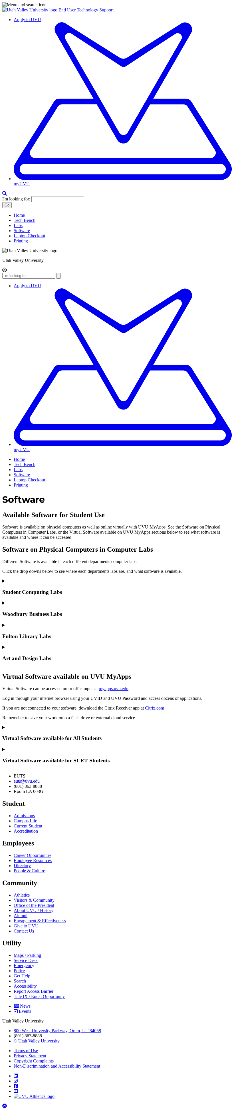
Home (19, 215)
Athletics (22, 895)
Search (20, 981)
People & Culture (29, 870)
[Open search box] (4, 193)
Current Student (28, 825)
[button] (117, 4)
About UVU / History (33, 910)
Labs (18, 225)
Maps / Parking (27, 955)
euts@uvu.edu (27, 781)
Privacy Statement (30, 1055)
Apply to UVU (27, 19)
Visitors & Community (34, 900)
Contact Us (24, 931)
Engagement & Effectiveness (40, 920)
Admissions (24, 815)
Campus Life (25, 820)
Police (19, 970)
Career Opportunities (32, 855)
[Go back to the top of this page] (5, 1106)
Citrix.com (154, 708)
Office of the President (34, 905)
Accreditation (26, 831)
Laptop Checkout (29, 235)
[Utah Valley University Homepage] (30, 9)
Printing (21, 240)
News (25, 1006)
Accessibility (25, 986)
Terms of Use (26, 1050)
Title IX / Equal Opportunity (39, 996)
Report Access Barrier (33, 991)
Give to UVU (26, 925)
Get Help (22, 975)
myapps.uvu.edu (113, 688)
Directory (22, 865)
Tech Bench (24, 220)
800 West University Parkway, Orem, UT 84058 (57, 1030)
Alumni (20, 915)
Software (22, 230)
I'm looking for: (16, 198)
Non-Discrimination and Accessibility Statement (57, 1066)
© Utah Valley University (37, 1040)
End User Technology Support (86, 9)
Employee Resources (33, 860)
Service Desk (26, 960)
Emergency (24, 965)
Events (25, 1011)
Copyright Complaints (34, 1060)
